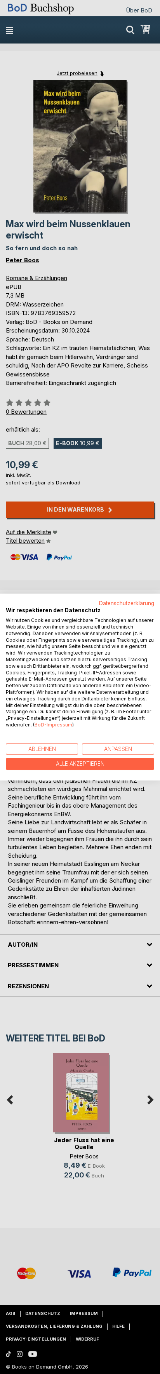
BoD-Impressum (53, 725)
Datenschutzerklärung (126, 603)
